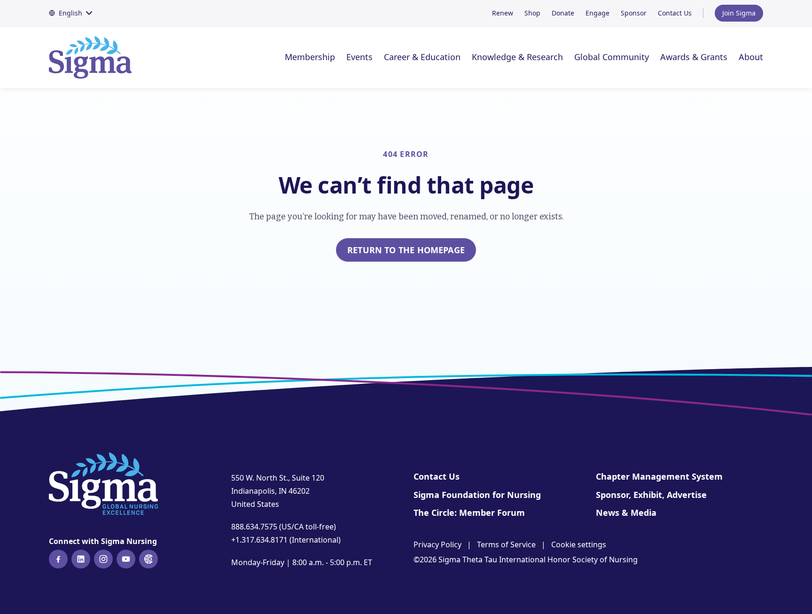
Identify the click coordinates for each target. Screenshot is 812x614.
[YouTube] (126, 559)
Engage (597, 12)
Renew (502, 12)
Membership (310, 56)
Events (359, 56)
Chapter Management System (659, 476)
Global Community (611, 56)
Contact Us (675, 12)
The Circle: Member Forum (469, 512)
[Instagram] (103, 559)
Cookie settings (578, 544)
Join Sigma (739, 12)
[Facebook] (58, 559)
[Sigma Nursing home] (96, 57)
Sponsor (634, 12)
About (751, 56)
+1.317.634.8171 (259, 540)
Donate (563, 12)
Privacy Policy (437, 544)
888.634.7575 (254, 526)
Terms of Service (506, 544)
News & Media (626, 512)
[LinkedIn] (80, 559)
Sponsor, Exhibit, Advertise (651, 494)
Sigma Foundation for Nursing (477, 494)
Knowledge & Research (517, 56)
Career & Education (422, 56)
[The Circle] (148, 559)
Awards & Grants (693, 56)
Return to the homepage (406, 250)
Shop (532, 12)
